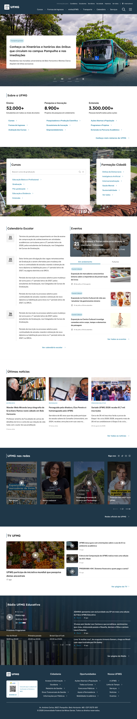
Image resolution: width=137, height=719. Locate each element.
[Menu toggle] (130, 9)
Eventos (113, 696)
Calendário (101, 9)
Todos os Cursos (86, 685)
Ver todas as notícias (116, 436)
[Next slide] (128, 509)
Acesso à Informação (54, 681)
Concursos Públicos (86, 688)
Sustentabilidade (109, 190)
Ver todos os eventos (116, 339)
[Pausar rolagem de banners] (83, 79)
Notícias (113, 692)
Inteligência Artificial (111, 176)
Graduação (17, 184)
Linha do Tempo (113, 685)
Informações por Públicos (53, 696)
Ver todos (115, 3)
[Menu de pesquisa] (123, 9)
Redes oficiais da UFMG (115, 516)
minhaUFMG (73, 9)
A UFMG (113, 681)
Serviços (113, 9)
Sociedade (99, 3)
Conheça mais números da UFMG (111, 138)
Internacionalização (110, 181)
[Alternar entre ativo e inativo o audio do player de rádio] (16, 623)
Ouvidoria (54, 685)
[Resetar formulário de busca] (83, 172)
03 (69, 79)
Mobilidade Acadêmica (86, 696)
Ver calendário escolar (52, 347)
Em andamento (85, 262)
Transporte (87, 9)
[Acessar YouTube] (126, 455)
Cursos (40, 9)
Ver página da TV (119, 586)
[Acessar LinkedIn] (130, 455)
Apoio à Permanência (86, 692)
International (128, 3)
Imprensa (108, 3)
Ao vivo (20, 612)
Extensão (16, 198)
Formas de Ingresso (55, 9)
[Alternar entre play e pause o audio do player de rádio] (9, 617)
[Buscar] (80, 172)
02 (62, 79)
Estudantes (82, 3)
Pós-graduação (18, 189)
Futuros (115, 262)
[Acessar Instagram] (119, 455)
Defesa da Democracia (111, 172)
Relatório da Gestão (54, 688)
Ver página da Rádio (116, 656)
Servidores (91, 3)
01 (55, 79)
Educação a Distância (21, 193)
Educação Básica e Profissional (25, 180)
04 (77, 79)
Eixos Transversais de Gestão (54, 692)
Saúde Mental (108, 186)
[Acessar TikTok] (122, 455)
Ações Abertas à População (86, 681)
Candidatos (73, 3)
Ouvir (79, 618)
